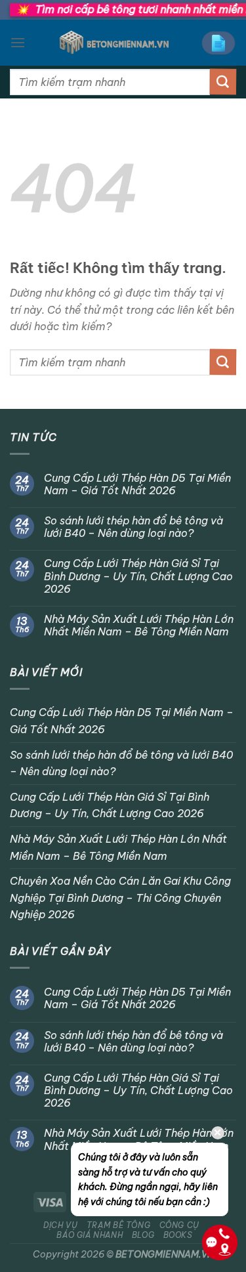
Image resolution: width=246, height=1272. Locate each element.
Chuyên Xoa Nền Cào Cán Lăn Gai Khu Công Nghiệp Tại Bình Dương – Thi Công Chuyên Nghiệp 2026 (120, 897)
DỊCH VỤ (60, 1225)
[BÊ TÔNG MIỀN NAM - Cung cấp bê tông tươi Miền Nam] (113, 43)
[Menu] (18, 42)
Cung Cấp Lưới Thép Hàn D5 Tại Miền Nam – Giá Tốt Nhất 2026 (137, 484)
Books (178, 1235)
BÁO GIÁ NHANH (89, 1235)
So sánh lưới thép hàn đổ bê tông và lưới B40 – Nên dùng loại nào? (133, 527)
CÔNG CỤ (179, 1225)
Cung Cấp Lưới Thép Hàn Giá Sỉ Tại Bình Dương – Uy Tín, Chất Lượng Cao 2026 (138, 576)
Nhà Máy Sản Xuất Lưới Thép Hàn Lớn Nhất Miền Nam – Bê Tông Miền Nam (139, 625)
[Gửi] (223, 82)
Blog (143, 1235)
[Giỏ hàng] (218, 43)
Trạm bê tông (118, 1225)
